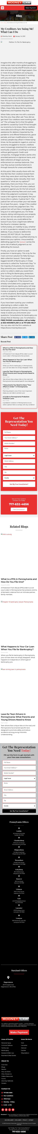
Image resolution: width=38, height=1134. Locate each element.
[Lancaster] (19, 905)
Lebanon (19, 889)
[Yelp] (9, 1109)
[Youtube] (13, 1109)
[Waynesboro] (19, 857)
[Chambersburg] (19, 837)
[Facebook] (2, 1109)
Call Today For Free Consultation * (19, 1128)
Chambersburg (19, 840)
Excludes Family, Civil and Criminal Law (19, 1129)
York (19, 899)
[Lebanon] (19, 886)
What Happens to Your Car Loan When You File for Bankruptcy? (17, 360)
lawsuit (23, 242)
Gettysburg (19, 869)
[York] (19, 896)
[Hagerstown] (8, 977)
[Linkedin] (6, 1109)
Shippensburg (19, 850)
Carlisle (19, 831)
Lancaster (19, 908)
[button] (2, 7)
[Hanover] (19, 876)
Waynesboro (19, 860)
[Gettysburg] (19, 866)
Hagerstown (8, 982)
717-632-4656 (19, 504)
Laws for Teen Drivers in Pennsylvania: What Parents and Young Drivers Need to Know (18, 373)
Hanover (19, 879)
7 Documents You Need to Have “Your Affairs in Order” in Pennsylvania (17, 386)
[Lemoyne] (19, 915)
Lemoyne (19, 918)
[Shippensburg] (19, 847)
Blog (5, 22)
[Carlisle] (19, 828)
